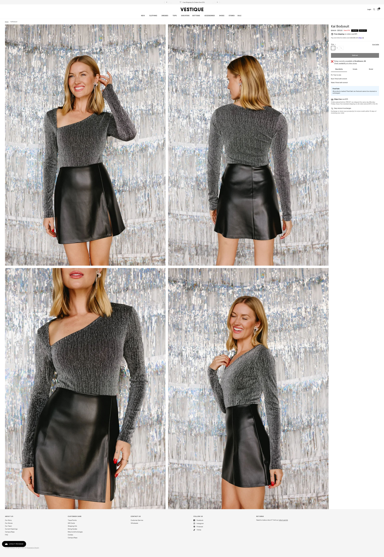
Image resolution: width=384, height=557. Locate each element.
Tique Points (72, 520)
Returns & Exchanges (75, 532)
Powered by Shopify (33, 547)
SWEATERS (185, 16)
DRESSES (165, 16)
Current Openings (11, 529)
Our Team (8, 526)
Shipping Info (72, 526)
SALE (239, 16)
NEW (143, 16)
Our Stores (8, 523)
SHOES (221, 16)
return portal (283, 520)
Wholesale (134, 523)
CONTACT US (136, 516)
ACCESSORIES (209, 16)
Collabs (70, 535)
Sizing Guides (72, 529)
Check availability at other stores (345, 63)
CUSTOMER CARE (75, 516)
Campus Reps (9, 532)
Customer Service (137, 520)
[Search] (374, 9)
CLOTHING (153, 16)
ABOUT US (9, 516)
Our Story (8, 520)
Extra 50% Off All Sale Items (192, 2)
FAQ (6, 535)
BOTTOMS (196, 16)
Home (6, 21)
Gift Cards (71, 523)
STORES (231, 16)
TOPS (175, 16)
